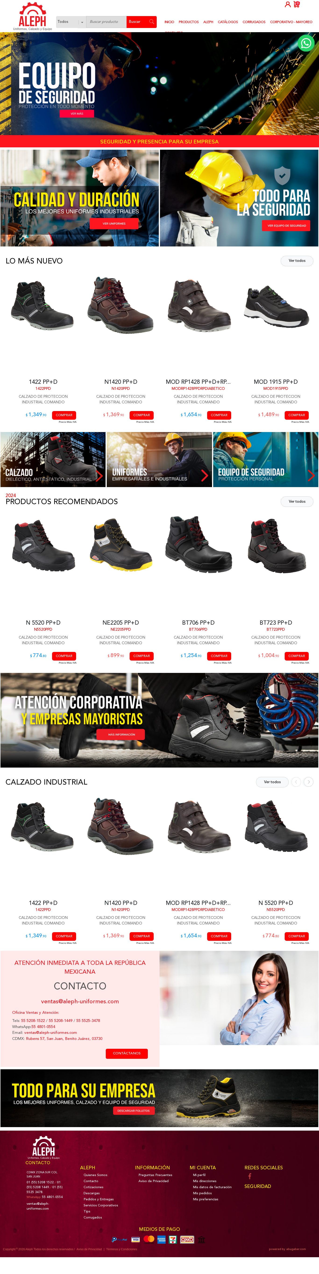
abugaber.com (296, 1249)
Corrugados (93, 1217)
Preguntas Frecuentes (155, 1175)
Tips (87, 1211)
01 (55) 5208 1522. (40, 1182)
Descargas (92, 1193)
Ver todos (297, 261)
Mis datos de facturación (212, 1187)
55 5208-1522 (32, 1021)
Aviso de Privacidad (153, 1181)
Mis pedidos (202, 1193)
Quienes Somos (95, 1175)
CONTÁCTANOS (127, 1053)
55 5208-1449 (60, 1021)
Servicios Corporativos (101, 1205)
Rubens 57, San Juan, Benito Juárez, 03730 (64, 1039)
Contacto (91, 1181)
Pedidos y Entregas (99, 1199)
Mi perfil (199, 1175)
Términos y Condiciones (121, 1249)
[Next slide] (307, 782)
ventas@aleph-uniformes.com (50, 1033)
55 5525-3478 (88, 1021)
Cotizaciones (93, 1187)
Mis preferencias (205, 1199)
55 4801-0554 (43, 1027)
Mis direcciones (204, 1181)
